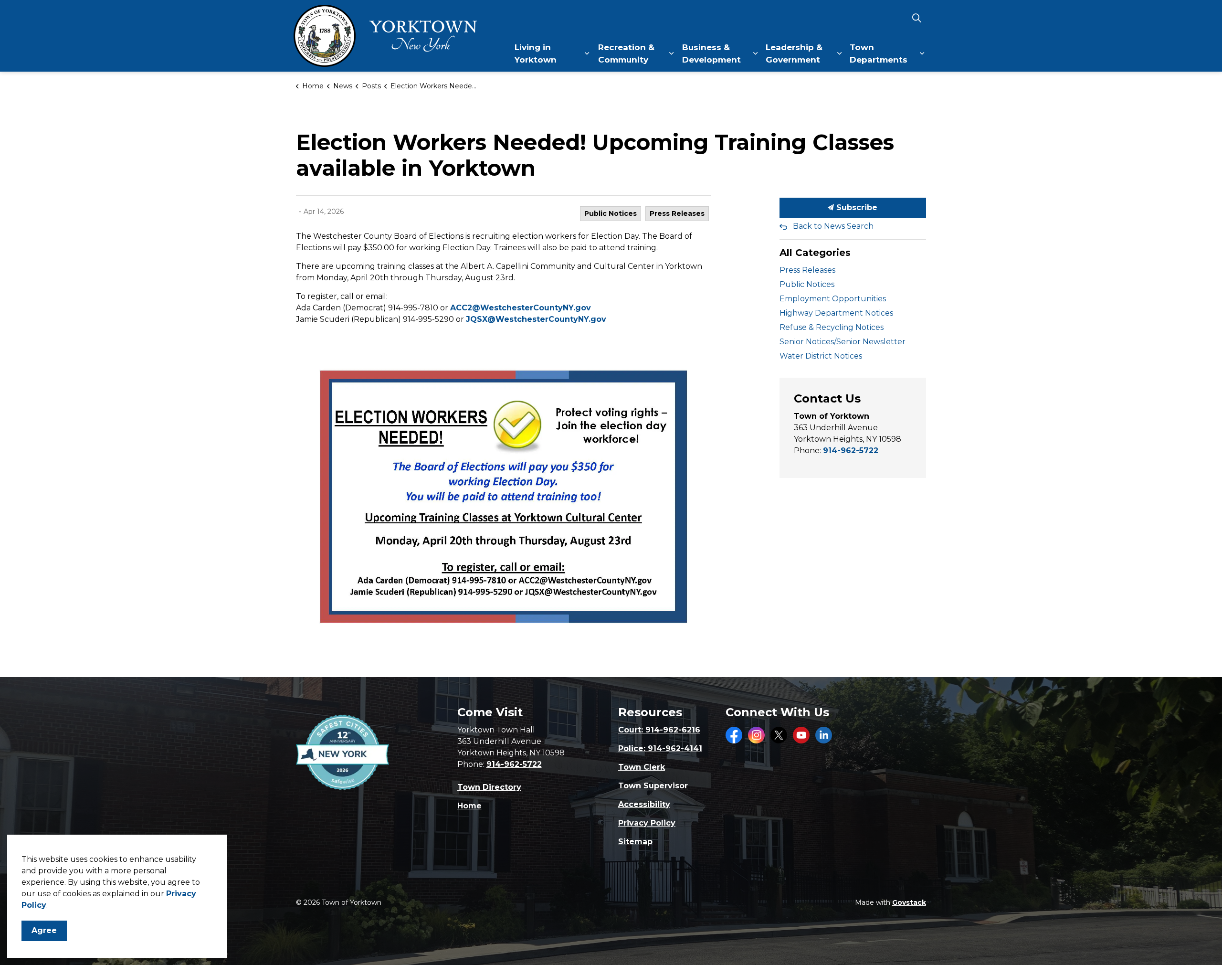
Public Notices (610, 213)
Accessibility (644, 804)
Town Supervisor (653, 785)
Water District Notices (821, 356)
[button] (503, 499)
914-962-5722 (850, 450)
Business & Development (711, 53)
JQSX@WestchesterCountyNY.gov (536, 319)
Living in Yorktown (536, 53)
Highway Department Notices (836, 313)
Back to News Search (833, 226)
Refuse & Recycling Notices (832, 327)
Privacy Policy (646, 822)
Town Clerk (641, 767)
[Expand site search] (916, 18)
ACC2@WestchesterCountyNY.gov (520, 307)
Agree (44, 930)
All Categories (815, 252)
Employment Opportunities (833, 298)
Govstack (909, 902)
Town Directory (489, 787)
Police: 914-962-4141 (660, 748)
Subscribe (855, 207)
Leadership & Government (794, 53)
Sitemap (635, 841)
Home (469, 805)
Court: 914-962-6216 (659, 729)
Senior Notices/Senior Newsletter (843, 341)
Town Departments (878, 53)
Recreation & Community (626, 53)
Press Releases (677, 213)
